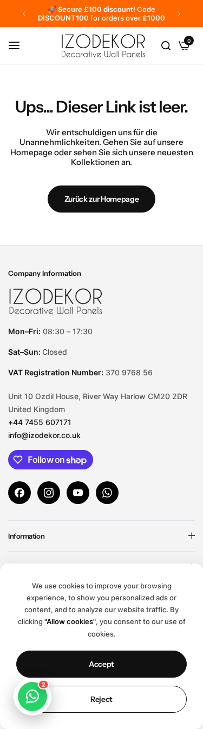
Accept (101, 664)
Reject (101, 699)
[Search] (166, 45)
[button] (24, 13)
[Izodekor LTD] (121, 46)
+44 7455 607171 (39, 422)
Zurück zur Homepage (101, 199)
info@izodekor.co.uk (44, 435)
